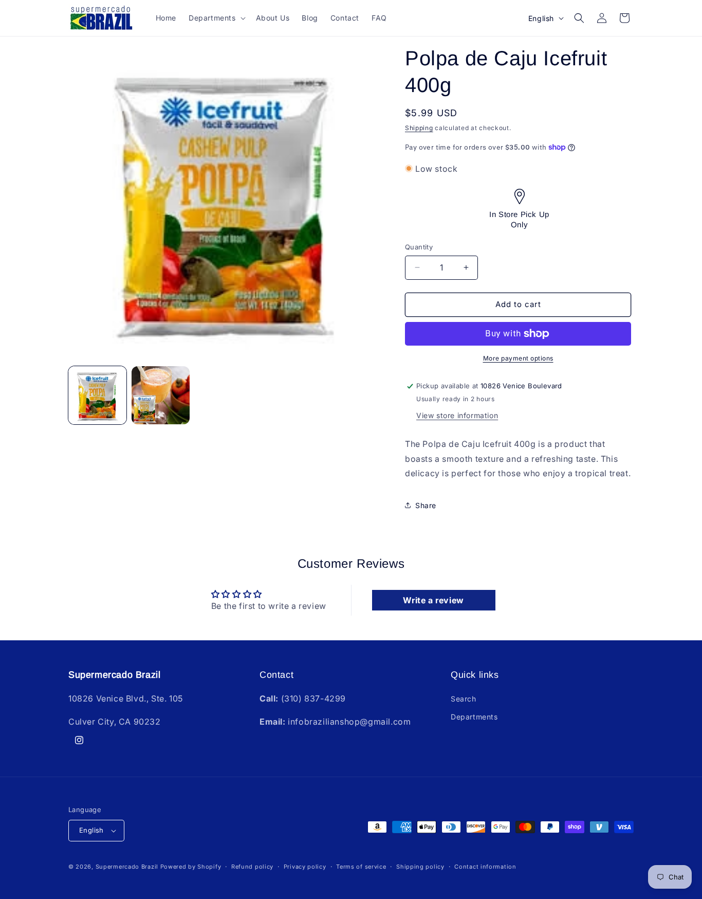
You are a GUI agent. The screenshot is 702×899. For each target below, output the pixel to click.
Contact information (485, 866)
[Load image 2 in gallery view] (161, 395)
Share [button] (425, 505)
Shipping (419, 128)
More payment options (518, 358)
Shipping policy (420, 866)
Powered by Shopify (190, 866)
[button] (216, 18)
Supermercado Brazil (127, 866)
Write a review (433, 600)
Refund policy (252, 866)
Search (463, 698)
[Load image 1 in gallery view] (97, 395)
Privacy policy (305, 866)
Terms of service (361, 866)
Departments (474, 716)
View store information (457, 415)
